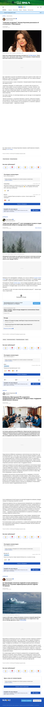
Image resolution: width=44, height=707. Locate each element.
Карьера (10, 9)
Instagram (36, 210)
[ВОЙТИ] (41, 7)
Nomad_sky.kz (17, 282)
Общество (5, 390)
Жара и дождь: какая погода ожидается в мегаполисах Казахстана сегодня (22, 310)
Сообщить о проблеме (26, 700)
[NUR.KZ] (22, 7)
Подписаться (36, 303)
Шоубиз (4, 9)
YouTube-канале (32, 55)
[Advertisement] (22, 67)
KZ (38, 7)
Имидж (20, 9)
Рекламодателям (37, 700)
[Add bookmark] (39, 380)
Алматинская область (11, 339)
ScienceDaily (23, 620)
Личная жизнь (15, 9)
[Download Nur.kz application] (22, 2)
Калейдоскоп (5, 216)
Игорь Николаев (6, 158)
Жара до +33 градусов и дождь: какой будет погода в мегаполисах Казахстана (22, 320)
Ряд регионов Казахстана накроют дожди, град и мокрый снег (18, 324)
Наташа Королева (13, 158)
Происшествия (30, 9)
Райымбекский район (20, 339)
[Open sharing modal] (28, 379)
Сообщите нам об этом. (20, 153)
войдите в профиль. (8, 180)
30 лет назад (9, 149)
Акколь (26, 339)
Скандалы (25, 9)
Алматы (4, 339)
